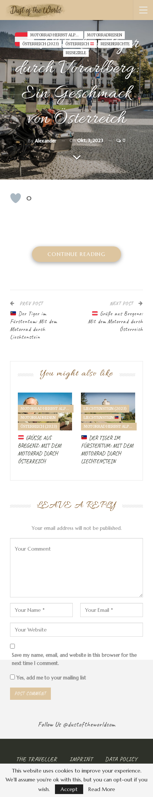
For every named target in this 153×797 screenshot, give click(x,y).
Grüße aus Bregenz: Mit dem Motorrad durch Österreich (115, 321)
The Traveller (36, 759)
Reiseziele (76, 52)
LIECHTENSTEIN (99, 417)
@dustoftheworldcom (89, 724)
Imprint (81, 759)
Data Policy (121, 759)
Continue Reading (76, 254)
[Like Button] (15, 198)
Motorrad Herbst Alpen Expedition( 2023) (56, 35)
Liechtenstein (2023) (105, 408)
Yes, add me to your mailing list (50, 678)
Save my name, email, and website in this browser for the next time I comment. (74, 659)
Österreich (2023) (40, 44)
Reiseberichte (115, 44)
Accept (69, 789)
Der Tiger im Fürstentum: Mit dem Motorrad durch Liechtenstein (33, 325)
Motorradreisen (104, 35)
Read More (101, 789)
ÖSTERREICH (77, 44)
